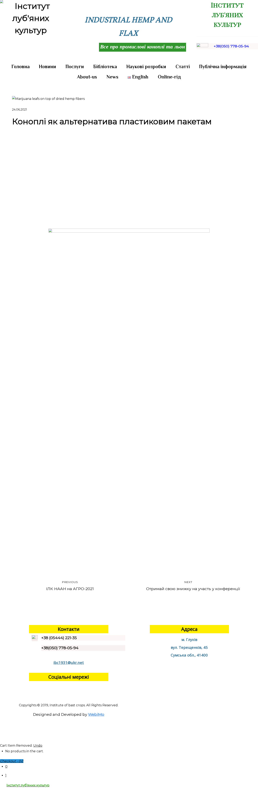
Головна (20, 66)
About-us (87, 76)
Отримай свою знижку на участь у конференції (193, 585)
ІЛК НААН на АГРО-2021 (70, 585)
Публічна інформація (223, 66)
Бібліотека (105, 66)
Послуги (75, 66)
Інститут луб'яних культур (227, 14)
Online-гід (169, 76)
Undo (37, 745)
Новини (47, 66)
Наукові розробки (146, 66)
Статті (183, 66)
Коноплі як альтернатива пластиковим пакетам (112, 121)
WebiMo (96, 714)
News (112, 76)
